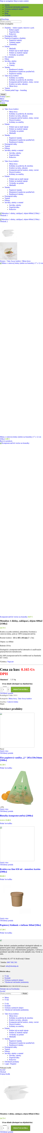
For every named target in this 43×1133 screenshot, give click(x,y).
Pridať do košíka (20, 1128)
